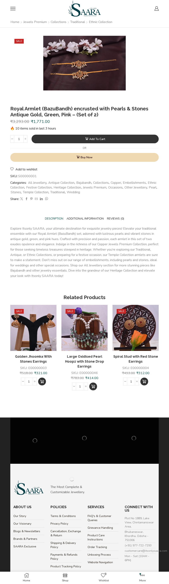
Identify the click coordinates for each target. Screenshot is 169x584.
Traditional (77, 22)
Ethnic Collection (100, 22)
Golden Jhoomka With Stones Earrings (33, 359)
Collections (58, 22)
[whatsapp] (46, 199)
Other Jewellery (135, 187)
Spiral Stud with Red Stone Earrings (135, 359)
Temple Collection (35, 192)
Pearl (152, 187)
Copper (116, 182)
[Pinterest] (31, 199)
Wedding (73, 192)
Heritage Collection (67, 187)
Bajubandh (83, 182)
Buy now (87, 157)
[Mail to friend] (36, 199)
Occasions (115, 187)
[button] (42, 381)
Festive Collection (39, 187)
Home (15, 22)
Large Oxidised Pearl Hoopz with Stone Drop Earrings (84, 361)
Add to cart (97, 139)
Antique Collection (61, 182)
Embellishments (134, 182)
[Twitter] (21, 199)
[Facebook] (26, 199)
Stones (16, 192)
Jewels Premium (35, 22)
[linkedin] (41, 199)
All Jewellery (37, 182)
